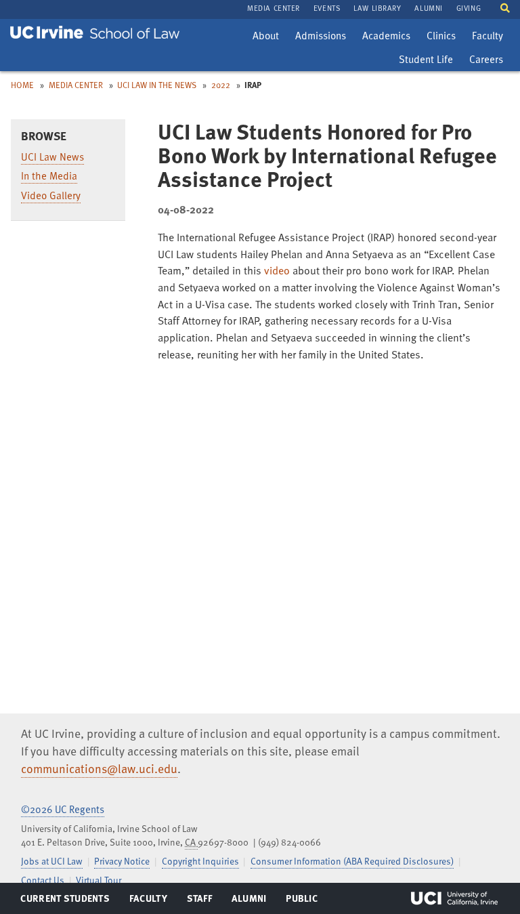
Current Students (65, 901)
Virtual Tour (98, 880)
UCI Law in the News (156, 85)
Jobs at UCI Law (52, 861)
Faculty (490, 37)
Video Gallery (51, 195)
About (269, 37)
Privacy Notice (122, 861)
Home (22, 85)
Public (302, 901)
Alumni (249, 901)
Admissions (320, 37)
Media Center (76, 85)
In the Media (49, 175)
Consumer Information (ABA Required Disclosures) (352, 861)
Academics (386, 37)
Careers (489, 61)
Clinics (444, 37)
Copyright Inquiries (200, 861)
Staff (203, 901)
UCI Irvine (454, 898)
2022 (220, 85)
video (277, 270)
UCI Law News (52, 156)
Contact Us (42, 880)
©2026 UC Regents (62, 809)
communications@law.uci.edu (99, 768)
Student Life (425, 61)
